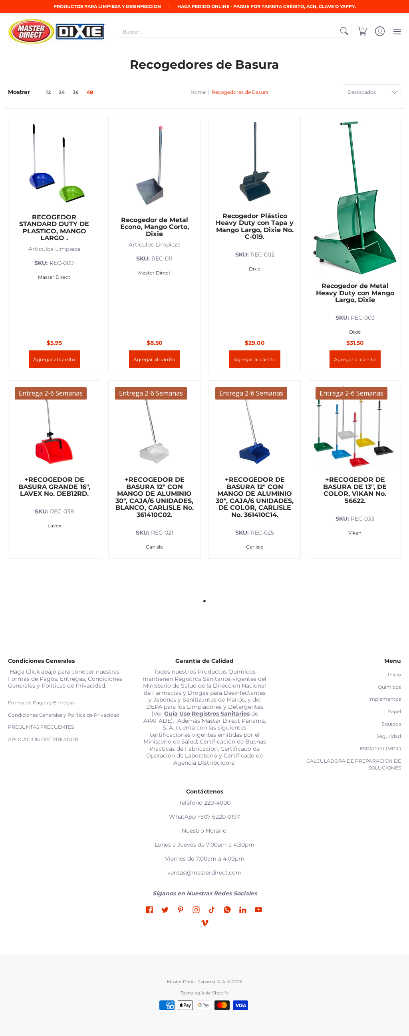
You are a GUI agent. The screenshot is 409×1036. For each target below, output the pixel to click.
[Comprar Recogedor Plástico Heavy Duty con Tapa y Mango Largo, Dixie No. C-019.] (254, 163)
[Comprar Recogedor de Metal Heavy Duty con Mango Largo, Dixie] (355, 166)
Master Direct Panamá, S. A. (196, 981)
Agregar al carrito (54, 359)
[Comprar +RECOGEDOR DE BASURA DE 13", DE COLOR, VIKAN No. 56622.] (355, 426)
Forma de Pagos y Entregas (41, 703)
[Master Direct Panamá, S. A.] (58, 31)
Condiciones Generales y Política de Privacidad (63, 715)
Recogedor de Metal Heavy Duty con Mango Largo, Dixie (355, 293)
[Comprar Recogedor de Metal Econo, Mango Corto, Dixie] (154, 165)
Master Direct (54, 277)
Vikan (354, 533)
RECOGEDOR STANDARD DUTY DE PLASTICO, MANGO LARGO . (54, 227)
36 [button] (76, 92)
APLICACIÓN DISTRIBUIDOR (43, 739)
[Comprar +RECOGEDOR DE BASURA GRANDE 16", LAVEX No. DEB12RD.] (54, 426)
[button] (362, 31)
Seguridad (389, 736)
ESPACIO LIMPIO (380, 749)
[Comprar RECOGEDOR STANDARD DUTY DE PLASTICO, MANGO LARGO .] (54, 163)
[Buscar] (344, 31)
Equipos (391, 724)
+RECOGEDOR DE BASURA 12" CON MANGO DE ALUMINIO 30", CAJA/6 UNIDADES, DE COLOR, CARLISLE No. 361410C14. (255, 497)
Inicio (394, 675)
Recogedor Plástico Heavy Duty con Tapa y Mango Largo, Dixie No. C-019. (255, 226)
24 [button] (62, 92)
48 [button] (90, 92)
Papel (394, 711)
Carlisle (154, 547)
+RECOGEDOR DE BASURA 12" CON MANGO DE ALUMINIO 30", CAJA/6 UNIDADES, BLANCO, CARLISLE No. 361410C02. (154, 497)
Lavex (54, 526)
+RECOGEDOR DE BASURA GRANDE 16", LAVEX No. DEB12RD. (54, 486)
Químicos (389, 687)
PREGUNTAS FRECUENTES (41, 727)
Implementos (384, 699)
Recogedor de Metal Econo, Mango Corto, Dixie (154, 227)
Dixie (254, 269)
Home (198, 92)
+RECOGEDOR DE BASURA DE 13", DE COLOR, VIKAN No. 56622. (355, 490)
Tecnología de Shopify (204, 993)
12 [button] (48, 92)
